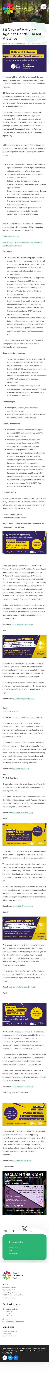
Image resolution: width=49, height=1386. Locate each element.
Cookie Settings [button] (7, 1293)
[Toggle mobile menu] (44, 7)
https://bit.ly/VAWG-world (22, 1086)
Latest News (35, 43)
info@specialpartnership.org (15, 1322)
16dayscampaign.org (10, 236)
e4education (13, 1298)
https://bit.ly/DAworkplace (22, 906)
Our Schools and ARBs (9, 1332)
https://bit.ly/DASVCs (20, 769)
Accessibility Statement (9, 1287)
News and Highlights (19, 43)
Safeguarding (6, 1334)
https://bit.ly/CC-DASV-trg (22, 813)
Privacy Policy (16, 1293)
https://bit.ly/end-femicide (22, 624)
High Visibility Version (9, 1290)
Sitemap (5, 1284)
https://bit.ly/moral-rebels (22, 1161)
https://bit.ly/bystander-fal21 (23, 699)
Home (4, 43)
